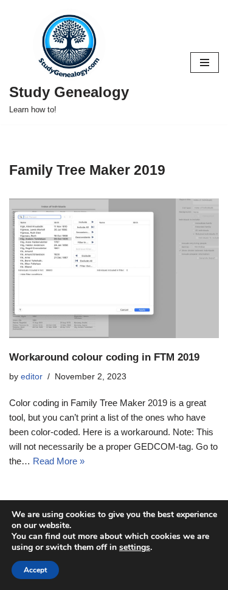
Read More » (59, 461)
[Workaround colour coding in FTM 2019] (114, 268)
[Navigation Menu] (204, 62)
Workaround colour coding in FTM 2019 (104, 356)
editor (32, 376)
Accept (35, 570)
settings (134, 547)
